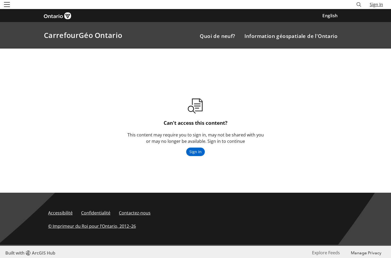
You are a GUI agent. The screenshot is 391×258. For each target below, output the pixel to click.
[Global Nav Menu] (7, 4)
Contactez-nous (135, 213)
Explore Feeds (326, 253)
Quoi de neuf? (217, 36)
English (330, 16)
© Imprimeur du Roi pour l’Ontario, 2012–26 (92, 226)
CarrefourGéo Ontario (83, 35)
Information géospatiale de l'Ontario (291, 36)
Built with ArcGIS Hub (30, 253)
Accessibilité (60, 213)
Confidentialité (95, 213)
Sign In (376, 4)
